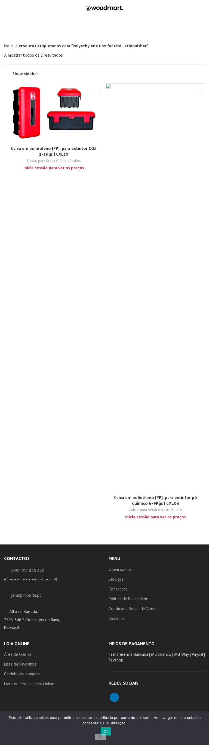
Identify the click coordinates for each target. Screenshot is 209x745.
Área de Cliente (18, 654)
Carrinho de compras (22, 674)
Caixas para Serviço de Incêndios (54, 161)
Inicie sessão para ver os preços (53, 168)
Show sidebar (25, 74)
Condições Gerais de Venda (133, 609)
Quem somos (120, 570)
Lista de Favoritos (20, 664)
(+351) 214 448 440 (27, 571)
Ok (105, 731)
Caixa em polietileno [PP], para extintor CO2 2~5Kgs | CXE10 (53, 151)
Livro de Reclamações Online (29, 684)
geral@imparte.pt (25, 595)
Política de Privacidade (128, 599)
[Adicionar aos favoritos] (95, 91)
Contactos (118, 589)
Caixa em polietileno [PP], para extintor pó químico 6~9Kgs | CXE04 (155, 500)
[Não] (100, 737)
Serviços (116, 579)
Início (9, 46)
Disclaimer (117, 618)
